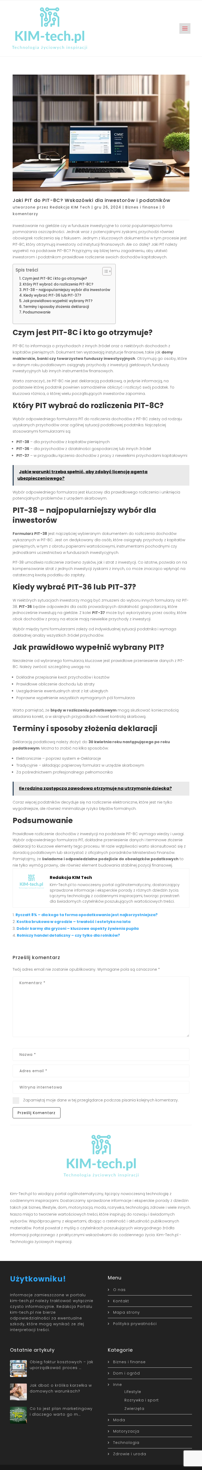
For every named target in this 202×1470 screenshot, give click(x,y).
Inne (117, 1384)
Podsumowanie (36, 312)
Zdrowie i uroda (129, 1454)
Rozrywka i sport (141, 1400)
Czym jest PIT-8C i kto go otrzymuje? (54, 278)
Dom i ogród (126, 1373)
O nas (119, 1289)
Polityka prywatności (135, 1323)
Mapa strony (126, 1312)
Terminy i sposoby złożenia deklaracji (56, 306)
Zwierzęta (134, 1408)
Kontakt (121, 1301)
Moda (119, 1420)
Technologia (126, 1442)
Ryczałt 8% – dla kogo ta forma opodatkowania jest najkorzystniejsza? (87, 914)
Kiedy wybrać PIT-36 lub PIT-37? (52, 295)
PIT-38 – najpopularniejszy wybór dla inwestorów (66, 289)
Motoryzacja (126, 1431)
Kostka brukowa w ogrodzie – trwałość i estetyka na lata (73, 921)
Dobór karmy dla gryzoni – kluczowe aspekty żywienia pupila (78, 928)
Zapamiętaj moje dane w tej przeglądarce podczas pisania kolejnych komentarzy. (101, 1100)
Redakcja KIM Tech (70, 207)
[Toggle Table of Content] (104, 271)
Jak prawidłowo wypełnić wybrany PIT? (58, 300)
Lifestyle (132, 1391)
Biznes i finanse (141, 207)
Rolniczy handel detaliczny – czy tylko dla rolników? (68, 935)
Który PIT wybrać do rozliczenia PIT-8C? (58, 284)
